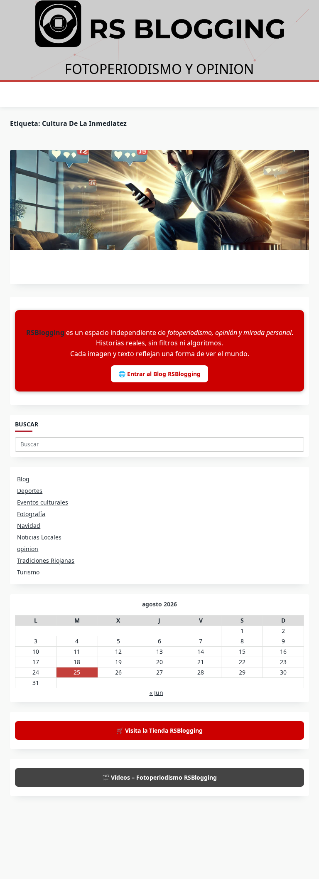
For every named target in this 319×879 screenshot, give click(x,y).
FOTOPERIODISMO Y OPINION (159, 69)
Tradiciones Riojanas (45, 560)
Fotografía (31, 514)
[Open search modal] (306, 94)
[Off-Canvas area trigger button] (14, 94)
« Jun (156, 693)
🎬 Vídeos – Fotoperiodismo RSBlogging (159, 777)
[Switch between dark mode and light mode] (293, 94)
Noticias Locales (39, 537)
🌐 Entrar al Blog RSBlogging (159, 374)
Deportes (29, 491)
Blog (23, 479)
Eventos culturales (42, 502)
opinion (27, 549)
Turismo (28, 572)
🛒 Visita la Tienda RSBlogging (159, 730)
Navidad (28, 525)
